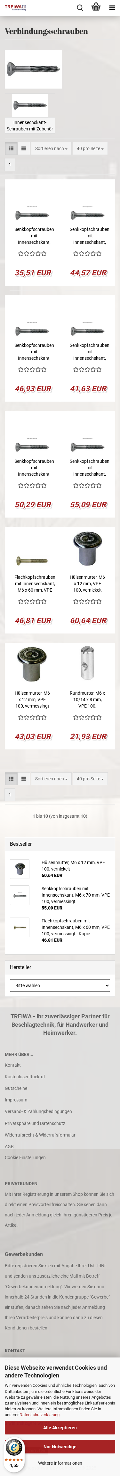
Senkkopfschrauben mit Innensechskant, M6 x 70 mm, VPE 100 (34, 352)
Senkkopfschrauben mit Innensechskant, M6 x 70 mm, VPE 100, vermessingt (89, 468)
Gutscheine (16, 1088)
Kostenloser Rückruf (25, 1076)
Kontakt (13, 1065)
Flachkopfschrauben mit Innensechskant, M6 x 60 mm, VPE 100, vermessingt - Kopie (34, 584)
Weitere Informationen (60, 1463)
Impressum (16, 1099)
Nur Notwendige (60, 1446)
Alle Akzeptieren (60, 1427)
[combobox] (51, 148)
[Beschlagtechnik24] (13, 8)
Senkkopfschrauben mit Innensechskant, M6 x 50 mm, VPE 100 (34, 236)
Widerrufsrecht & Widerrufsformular (40, 1135)
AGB (9, 1146)
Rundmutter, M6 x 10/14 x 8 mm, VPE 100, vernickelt (87, 699)
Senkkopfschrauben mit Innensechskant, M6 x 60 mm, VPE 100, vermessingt (34, 468)
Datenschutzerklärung (40, 1414)
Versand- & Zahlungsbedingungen (38, 1111)
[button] (11, 148)
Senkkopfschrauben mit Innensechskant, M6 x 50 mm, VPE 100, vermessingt (89, 352)
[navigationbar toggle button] (112, 8)
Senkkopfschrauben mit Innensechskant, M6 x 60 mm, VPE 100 (89, 236)
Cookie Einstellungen (25, 1157)
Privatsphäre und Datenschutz (35, 1123)
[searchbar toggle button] (80, 8)
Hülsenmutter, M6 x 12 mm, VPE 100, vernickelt (87, 584)
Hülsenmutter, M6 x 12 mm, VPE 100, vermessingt (32, 699)
